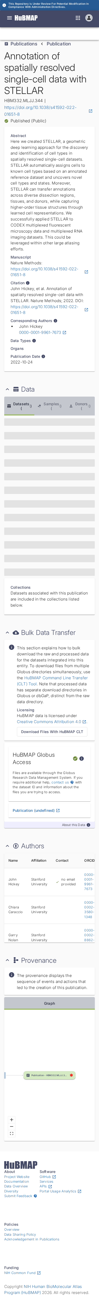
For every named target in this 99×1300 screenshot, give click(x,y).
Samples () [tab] (53, 406)
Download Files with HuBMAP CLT (52, 731)
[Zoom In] (11, 1120)
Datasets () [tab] (22, 406)
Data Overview (16, 1186)
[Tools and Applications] (78, 18)
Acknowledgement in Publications (31, 1239)
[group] (49, 1075)
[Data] (9, 18)
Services (46, 1181)
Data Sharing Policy (20, 1234)
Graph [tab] (49, 1003)
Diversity (11, 1191)
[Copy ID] (53, 33)
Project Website (16, 1177)
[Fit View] (11, 1133)
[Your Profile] (89, 18)
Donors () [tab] (83, 406)
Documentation (16, 1181)
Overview (11, 1229)
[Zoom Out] (11, 1126)
